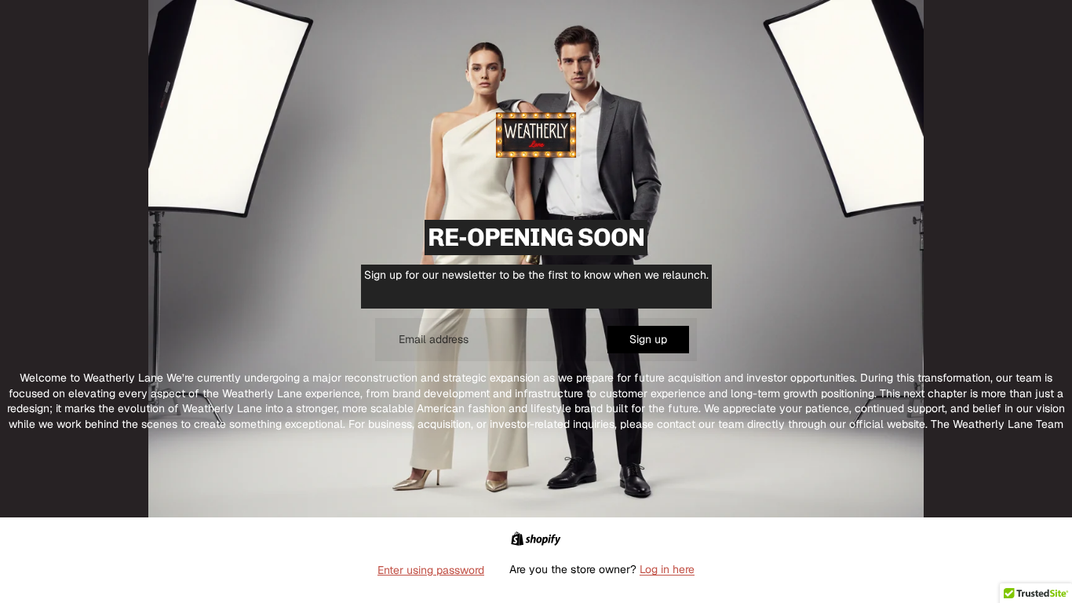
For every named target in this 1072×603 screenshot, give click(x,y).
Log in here (667, 569)
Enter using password (430, 570)
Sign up (648, 339)
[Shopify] (535, 539)
